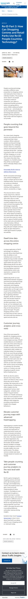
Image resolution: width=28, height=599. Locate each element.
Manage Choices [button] (13, 588)
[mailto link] (13, 61)
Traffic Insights (7, 58)
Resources (10, 11)
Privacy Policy (5, 597)
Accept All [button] (13, 583)
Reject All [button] (13, 592)
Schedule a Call (19, 3)
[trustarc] (22, 597)
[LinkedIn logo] (9, 61)
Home (3, 11)
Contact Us (7, 560)
